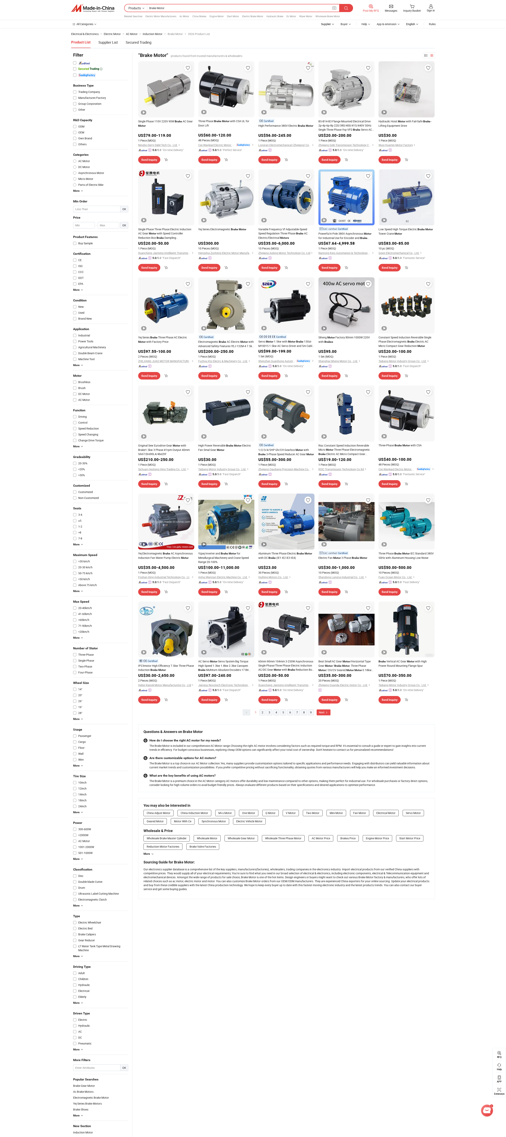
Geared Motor (155, 821)
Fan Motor (359, 813)
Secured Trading (138, 42)
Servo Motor (413, 813)
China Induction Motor (194, 813)
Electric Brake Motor (252, 16)
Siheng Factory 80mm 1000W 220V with (344, 339)
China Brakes (199, 16)
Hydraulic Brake (274, 16)
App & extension (386, 24)
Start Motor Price (409, 838)
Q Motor (270, 813)
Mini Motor (336, 813)
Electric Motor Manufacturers (160, 16)
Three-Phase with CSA (400, 445)
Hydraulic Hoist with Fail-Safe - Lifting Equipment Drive (405, 123)
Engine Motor (217, 16)
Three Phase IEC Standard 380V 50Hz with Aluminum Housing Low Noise (406, 556)
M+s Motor (225, 813)
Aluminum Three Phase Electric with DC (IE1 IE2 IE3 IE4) (285, 556)
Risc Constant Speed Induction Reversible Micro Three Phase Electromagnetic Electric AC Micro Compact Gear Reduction (344, 450)
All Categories (84, 24)
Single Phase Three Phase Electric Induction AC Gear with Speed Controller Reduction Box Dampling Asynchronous (164, 233)
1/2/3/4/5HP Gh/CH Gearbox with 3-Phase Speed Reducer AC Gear (286, 452)
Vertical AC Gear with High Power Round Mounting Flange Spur (403, 663)
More (146, 853)
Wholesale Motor (207, 838)
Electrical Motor (386, 813)
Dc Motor (291, 16)
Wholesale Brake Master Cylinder (167, 838)
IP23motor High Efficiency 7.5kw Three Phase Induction (166, 668)
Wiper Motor (305, 16)
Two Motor (312, 813)
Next (322, 712)
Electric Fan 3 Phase (342, 558)
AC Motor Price (321, 838)
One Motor (248, 813)
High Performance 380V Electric (285, 125)
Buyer (344, 24)
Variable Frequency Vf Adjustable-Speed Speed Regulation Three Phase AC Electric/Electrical (283, 233)
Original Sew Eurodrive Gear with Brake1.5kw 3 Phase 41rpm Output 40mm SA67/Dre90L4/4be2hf (164, 450)
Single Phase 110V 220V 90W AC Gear (165, 123)
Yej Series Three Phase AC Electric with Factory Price (162, 339)
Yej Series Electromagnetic (222, 229)
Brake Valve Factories (203, 846)
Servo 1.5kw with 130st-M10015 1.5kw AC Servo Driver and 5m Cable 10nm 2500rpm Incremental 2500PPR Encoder (285, 344)
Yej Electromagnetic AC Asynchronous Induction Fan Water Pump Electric (165, 556)
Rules (432, 24)
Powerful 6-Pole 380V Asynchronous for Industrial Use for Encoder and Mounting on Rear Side (344, 236)
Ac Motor (184, 16)
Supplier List (108, 42)
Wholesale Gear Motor (241, 838)
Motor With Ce (182, 821)
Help (364, 24)
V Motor (291, 813)
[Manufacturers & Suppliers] (92, 8)
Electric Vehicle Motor (249, 821)
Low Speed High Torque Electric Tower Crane (406, 231)
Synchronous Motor (214, 821)
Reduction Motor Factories (163, 846)
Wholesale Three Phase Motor (283, 838)
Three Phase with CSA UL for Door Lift (223, 123)
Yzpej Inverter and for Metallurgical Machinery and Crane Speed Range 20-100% (223, 558)
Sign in (431, 10)
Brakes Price (348, 838)
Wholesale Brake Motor (327, 16)
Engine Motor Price (377, 838)
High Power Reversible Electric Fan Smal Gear (224, 448)
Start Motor (233, 16)
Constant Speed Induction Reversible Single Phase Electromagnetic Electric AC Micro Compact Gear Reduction (405, 341)
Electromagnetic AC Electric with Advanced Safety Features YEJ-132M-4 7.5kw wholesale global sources (226, 344)
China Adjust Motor (158, 813)
